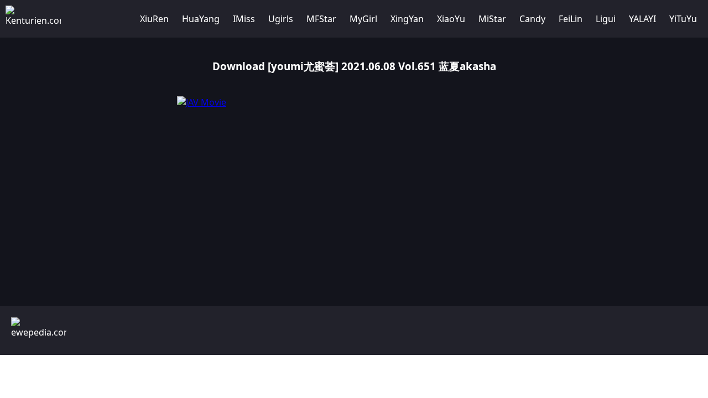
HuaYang (201, 19)
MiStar (492, 19)
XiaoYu (451, 19)
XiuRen (154, 19)
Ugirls (280, 19)
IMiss (244, 19)
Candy (532, 19)
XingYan (407, 19)
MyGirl (363, 19)
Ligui (606, 19)
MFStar (321, 19)
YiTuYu (683, 19)
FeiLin (570, 19)
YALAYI (642, 19)
